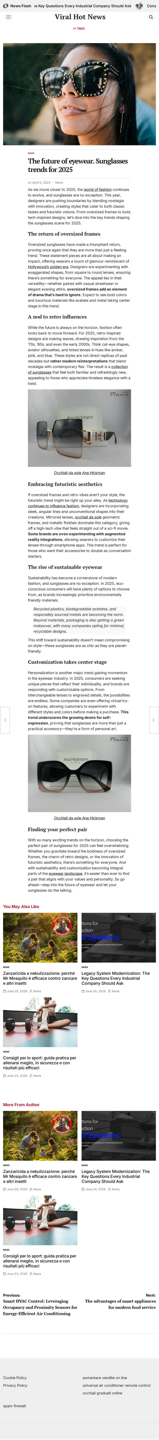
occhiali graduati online (102, 1393)
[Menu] (8, 17)
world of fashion (98, 189)
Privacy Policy (15, 1385)
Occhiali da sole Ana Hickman (79, 473)
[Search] (151, 17)
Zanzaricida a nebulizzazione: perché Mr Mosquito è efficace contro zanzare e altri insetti (40, 978)
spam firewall (14, 1406)
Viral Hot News (80, 16)
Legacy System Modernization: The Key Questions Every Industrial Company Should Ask (116, 978)
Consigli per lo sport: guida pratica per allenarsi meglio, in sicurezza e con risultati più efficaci (39, 1062)
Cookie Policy (15, 1378)
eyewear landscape (65, 873)
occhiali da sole (88, 517)
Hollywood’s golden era (48, 267)
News (31, 153)
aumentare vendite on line (105, 1378)
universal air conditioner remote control (117, 1385)
